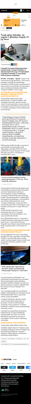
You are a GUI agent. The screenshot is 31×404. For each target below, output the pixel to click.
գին (28, 338)
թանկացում (3, 341)
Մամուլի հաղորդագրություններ (11, 378)
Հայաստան (3, 338)
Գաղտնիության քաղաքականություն (9, 382)
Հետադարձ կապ (5, 386)
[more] (28, 184)
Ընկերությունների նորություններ (9, 380)
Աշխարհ (14, 363)
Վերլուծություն (21, 363)
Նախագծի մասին (5, 376)
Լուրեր (5, 21)
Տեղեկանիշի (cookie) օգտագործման (9, 384)
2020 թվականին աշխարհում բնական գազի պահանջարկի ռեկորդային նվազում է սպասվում (15, 268)
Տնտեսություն (19, 338)
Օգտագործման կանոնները (16, 376)
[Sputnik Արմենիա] (4, 11)
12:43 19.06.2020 (5, 42)
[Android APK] (5, 390)
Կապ (2, 378)
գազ (24, 338)
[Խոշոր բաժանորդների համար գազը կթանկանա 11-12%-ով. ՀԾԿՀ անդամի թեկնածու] (15, 166)
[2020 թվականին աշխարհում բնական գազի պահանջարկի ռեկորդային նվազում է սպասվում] (15, 255)
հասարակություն (11, 338)
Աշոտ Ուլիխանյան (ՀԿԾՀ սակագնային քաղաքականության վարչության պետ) (15, 344)
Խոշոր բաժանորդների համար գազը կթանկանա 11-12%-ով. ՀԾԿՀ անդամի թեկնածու (15, 179)
